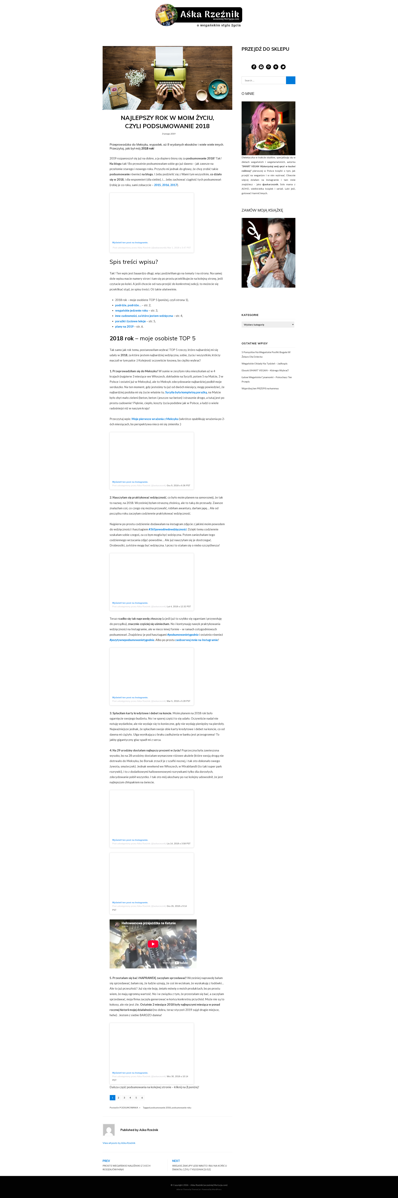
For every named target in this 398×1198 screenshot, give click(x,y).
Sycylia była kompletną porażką (186, 392)
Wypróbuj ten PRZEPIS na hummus (260, 388)
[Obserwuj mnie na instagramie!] (261, 66)
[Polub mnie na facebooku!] (253, 66)
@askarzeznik (270, 184)
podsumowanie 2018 (160, 1107)
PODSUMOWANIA (128, 1107)
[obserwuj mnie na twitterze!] (283, 66)
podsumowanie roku (181, 1107)
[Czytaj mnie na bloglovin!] (275, 66)
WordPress (217, 1189)
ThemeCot (196, 1189)
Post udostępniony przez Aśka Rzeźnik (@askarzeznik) (140, 247)
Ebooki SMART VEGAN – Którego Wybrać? (265, 370)
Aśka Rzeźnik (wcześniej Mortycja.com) (208, 1185)
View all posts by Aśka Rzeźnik (119, 1142)
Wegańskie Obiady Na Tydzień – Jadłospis (264, 363)
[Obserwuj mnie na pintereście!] (268, 66)
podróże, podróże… (128, 305)
